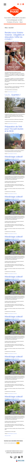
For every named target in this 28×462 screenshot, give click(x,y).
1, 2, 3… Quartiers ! (13, 94)
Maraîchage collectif (14, 156)
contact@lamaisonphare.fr (14, 452)
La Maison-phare (16, 41)
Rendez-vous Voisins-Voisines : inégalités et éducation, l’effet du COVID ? (14, 36)
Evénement (9, 91)
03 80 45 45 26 (18, 451)
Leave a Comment (14, 91)
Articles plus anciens (8, 435)
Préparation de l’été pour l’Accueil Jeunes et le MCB (14, 128)
